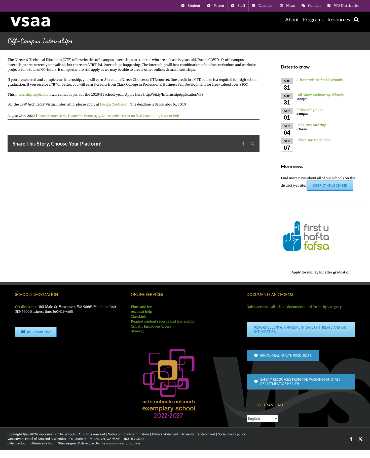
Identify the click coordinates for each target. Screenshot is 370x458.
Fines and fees (142, 307)
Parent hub (151, 116)
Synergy (137, 331)
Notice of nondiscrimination (128, 434)
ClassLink (138, 316)
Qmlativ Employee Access (151, 326)
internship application (33, 94)
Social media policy (232, 434)
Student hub (170, 116)
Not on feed (133, 116)
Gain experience (112, 116)
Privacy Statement (165, 434)
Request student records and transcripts (162, 321)
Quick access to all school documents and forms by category (294, 307)
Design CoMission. (114, 104)
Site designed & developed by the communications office (99, 443)
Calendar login (18, 443)
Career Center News (52, 116)
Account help (141, 311)
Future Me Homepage (83, 116)
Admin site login (43, 443)
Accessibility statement (198, 434)
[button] (356, 19)
